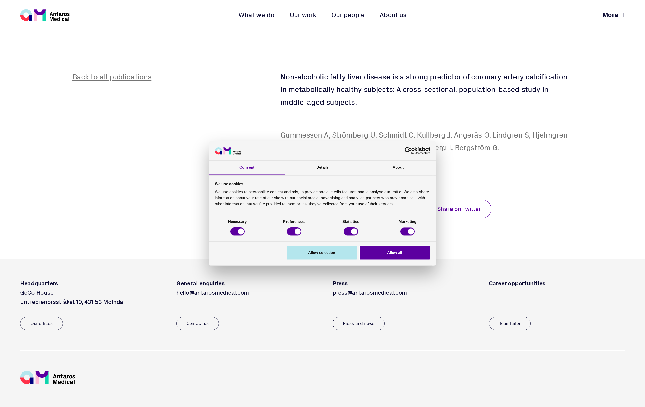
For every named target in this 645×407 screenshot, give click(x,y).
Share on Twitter (459, 208)
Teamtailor (509, 323)
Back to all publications (112, 76)
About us (393, 15)
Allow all (394, 252)
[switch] (294, 232)
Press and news (358, 323)
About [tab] (398, 167)
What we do (256, 15)
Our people (347, 15)
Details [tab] (322, 167)
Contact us (198, 323)
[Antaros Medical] (45, 15)
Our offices (41, 323)
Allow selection (321, 252)
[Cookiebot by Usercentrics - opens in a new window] (408, 151)
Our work (302, 15)
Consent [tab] (246, 167)
